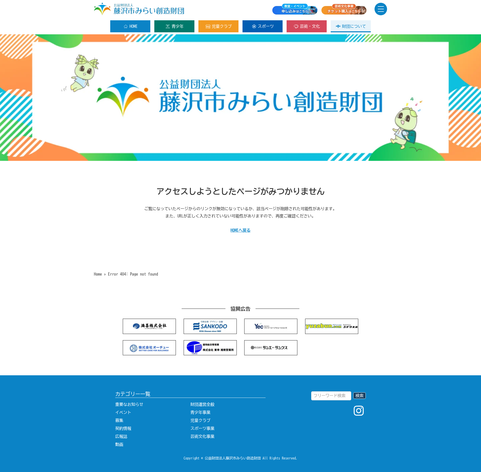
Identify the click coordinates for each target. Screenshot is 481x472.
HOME (134, 26)
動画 (119, 444)
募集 (119, 420)
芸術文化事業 (202, 436)
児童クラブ (222, 26)
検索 (359, 396)
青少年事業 (200, 412)
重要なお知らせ (129, 404)
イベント (123, 412)
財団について (354, 26)
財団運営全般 (202, 404)
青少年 (178, 26)
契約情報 (123, 428)
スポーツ (266, 26)
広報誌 (121, 436)
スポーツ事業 (202, 428)
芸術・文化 (310, 26)
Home (98, 274)
